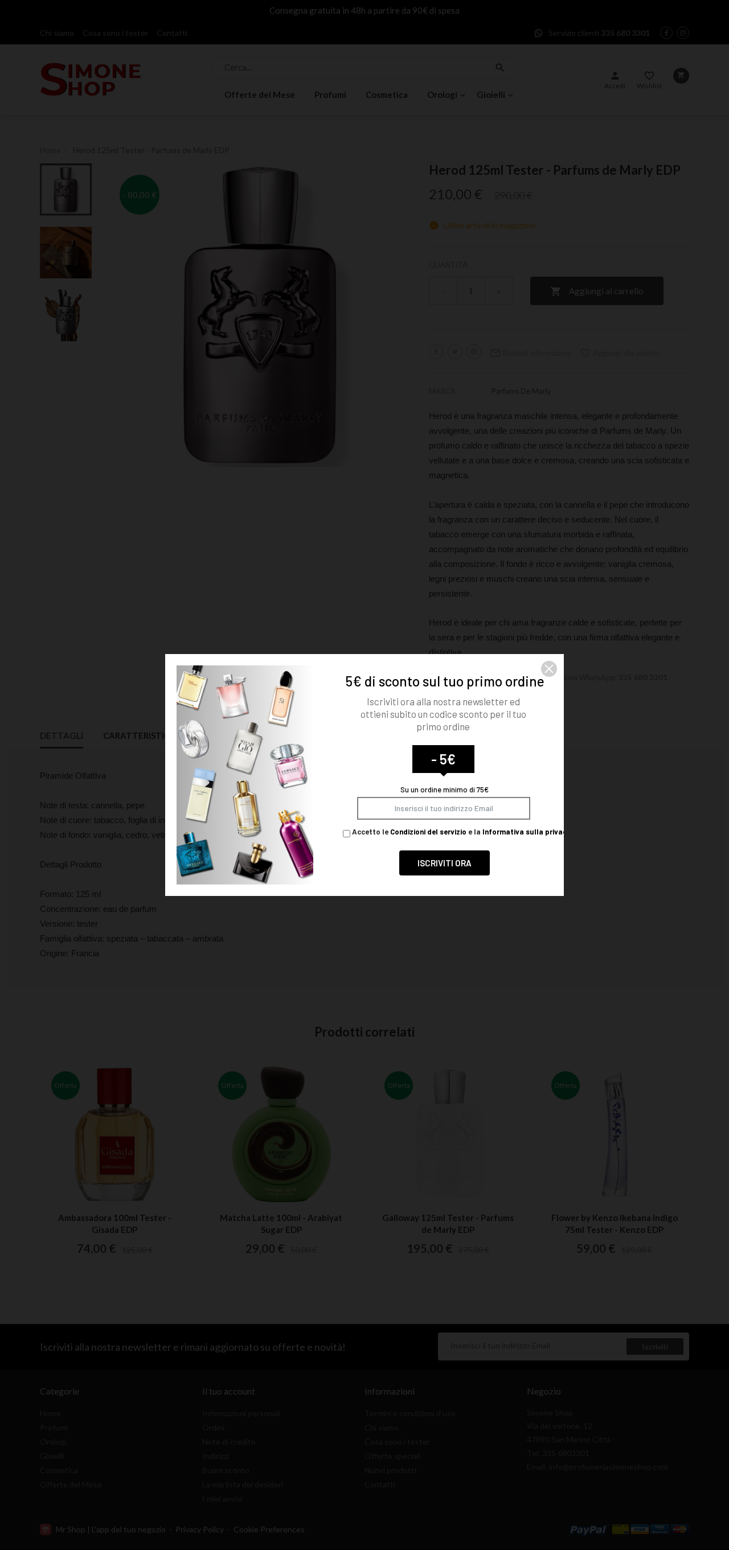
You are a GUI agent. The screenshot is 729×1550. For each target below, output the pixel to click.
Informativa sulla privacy (526, 831)
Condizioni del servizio (428, 831)
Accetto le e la (460, 831)
